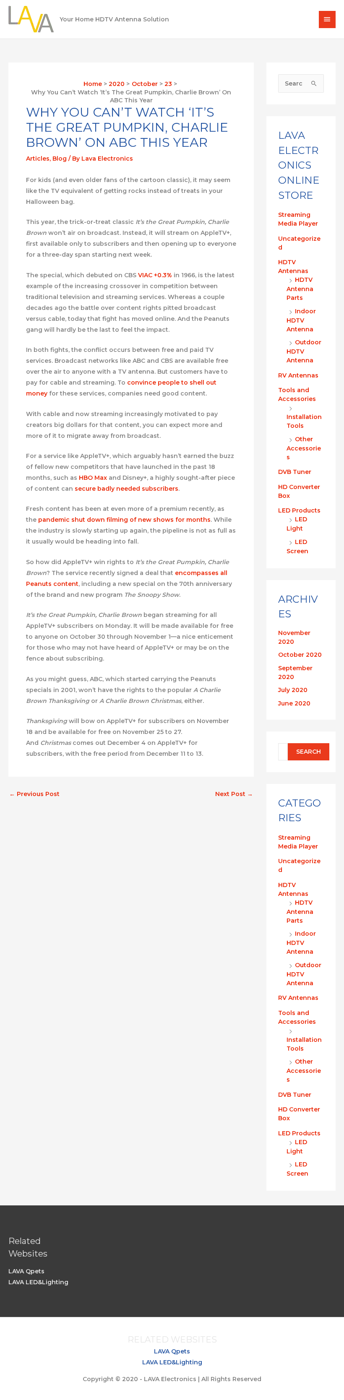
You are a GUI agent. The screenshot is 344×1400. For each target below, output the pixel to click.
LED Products (299, 510)
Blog (59, 158)
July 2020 (293, 690)
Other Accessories (304, 448)
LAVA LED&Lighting (38, 1282)
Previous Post (34, 794)
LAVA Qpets (26, 1271)
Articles (38, 158)
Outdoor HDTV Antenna (304, 351)
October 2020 (300, 654)
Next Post (234, 794)
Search (308, 751)
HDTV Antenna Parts (300, 289)
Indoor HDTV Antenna (301, 320)
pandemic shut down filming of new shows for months (124, 519)
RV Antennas (298, 375)
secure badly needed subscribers (126, 488)
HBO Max (93, 477)
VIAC (145, 275)
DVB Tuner (294, 472)
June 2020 (294, 703)
